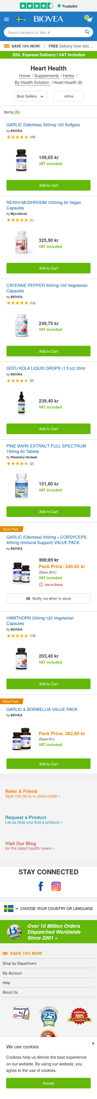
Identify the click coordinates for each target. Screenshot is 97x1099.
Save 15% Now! (26, 46)
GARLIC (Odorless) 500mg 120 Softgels (43, 125)
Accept (48, 1083)
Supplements (47, 75)
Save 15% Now (26, 953)
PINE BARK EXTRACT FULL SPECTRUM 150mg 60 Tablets (46, 448)
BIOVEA (17, 130)
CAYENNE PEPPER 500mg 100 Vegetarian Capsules (47, 288)
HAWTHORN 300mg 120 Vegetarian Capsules (40, 620)
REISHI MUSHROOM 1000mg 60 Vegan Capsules (43, 205)
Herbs (69, 75)
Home (25, 75)
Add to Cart (48, 185)
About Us (10, 992)
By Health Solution (32, 82)
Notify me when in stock (51, 598)
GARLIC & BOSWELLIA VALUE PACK (42, 709)
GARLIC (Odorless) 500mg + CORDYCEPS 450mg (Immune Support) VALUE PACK (46, 540)
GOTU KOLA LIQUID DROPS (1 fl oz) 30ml (45, 368)
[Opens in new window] (41, 886)
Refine (68, 96)
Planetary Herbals (24, 457)
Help (6, 982)
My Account (12, 973)
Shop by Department (19, 963)
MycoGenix (19, 213)
